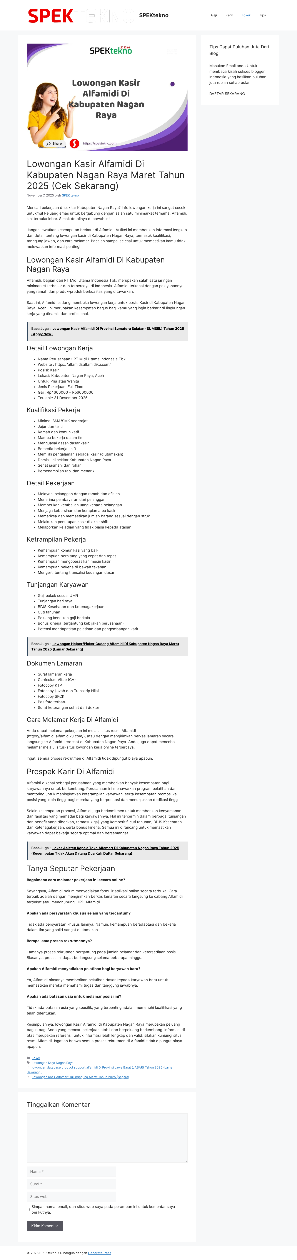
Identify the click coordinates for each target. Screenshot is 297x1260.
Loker (246, 15)
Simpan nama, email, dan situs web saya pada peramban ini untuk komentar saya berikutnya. (103, 1209)
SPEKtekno (154, 15)
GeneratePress (99, 1253)
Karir (229, 15)
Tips (262, 15)
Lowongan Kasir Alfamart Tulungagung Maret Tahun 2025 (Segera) (80, 1077)
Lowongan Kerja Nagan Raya (52, 1063)
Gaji (214, 15)
